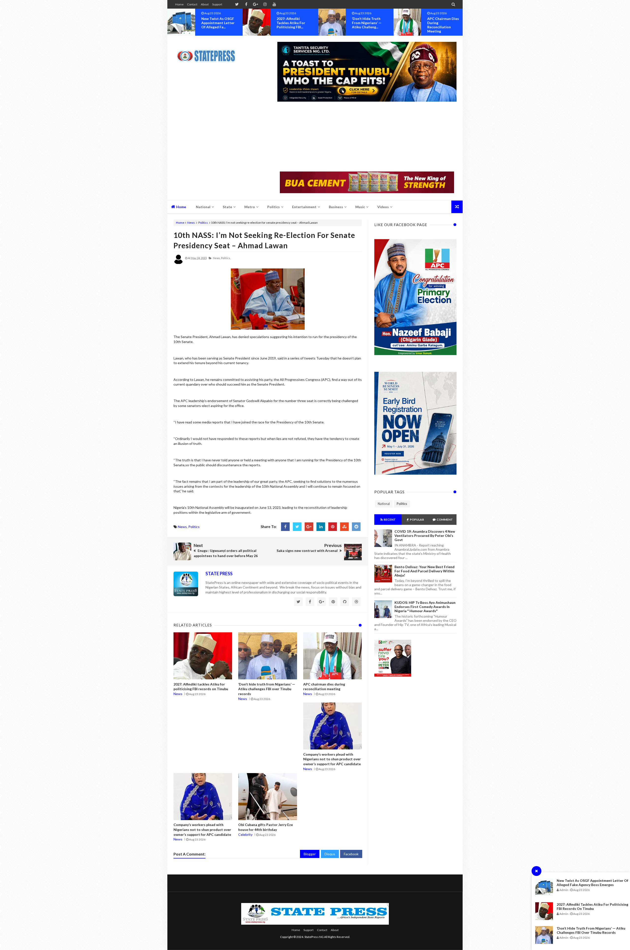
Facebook (351, 854)
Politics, (226, 258)
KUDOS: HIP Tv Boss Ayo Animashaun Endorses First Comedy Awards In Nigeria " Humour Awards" (425, 606)
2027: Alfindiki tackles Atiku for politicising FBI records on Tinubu (592, 906)
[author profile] (178, 263)
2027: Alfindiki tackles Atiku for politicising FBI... (215, 22)
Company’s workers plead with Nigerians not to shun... (444, 22)
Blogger (310, 854)
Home (179, 4)
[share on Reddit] (356, 527)
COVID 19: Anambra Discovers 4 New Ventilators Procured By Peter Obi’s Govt (424, 535)
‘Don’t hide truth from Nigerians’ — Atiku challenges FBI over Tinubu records (591, 930)
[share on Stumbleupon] (344, 527)
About (205, 4)
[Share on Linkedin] (320, 527)
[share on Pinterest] (332, 527)
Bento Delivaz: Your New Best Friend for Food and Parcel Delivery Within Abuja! (424, 571)
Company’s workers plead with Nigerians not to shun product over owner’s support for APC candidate (332, 759)
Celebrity (245, 834)
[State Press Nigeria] (208, 53)
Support (217, 4)
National (384, 504)
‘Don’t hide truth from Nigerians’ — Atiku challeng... (291, 22)
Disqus (330, 854)
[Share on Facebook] (285, 527)
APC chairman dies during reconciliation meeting (368, 24)
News (191, 222)
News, (216, 258)
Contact (192, 4)
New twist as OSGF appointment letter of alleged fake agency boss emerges (592, 882)
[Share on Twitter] (297, 527)
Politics (203, 222)
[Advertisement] (367, 137)
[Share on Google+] (309, 527)
